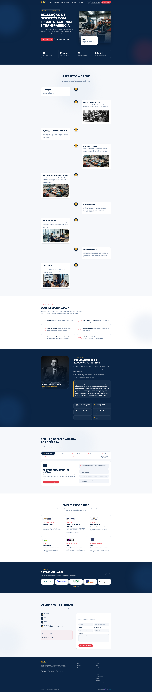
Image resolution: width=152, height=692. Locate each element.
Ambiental (98, 678)
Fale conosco (107, 2)
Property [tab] (48, 456)
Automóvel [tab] (77, 453)
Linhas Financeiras (99, 676)
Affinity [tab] (63, 453)
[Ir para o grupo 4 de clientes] (78, 586)
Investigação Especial (100, 682)
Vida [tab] (105, 453)
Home (51, 2)
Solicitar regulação (50, 482)
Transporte (98, 663)
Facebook (59, 671)
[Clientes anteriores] (106, 574)
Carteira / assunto (99, 627)
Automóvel (98, 667)
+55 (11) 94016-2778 (48, 637)
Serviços (74, 2)
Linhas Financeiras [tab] (63, 456)
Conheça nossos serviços (63, 39)
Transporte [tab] (49, 453)
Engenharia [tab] (91, 456)
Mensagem (80, 633)
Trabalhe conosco (95, 2)
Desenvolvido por (100, 689)
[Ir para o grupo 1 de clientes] (73, 586)
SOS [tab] (91, 453)
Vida (96, 672)
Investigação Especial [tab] (104, 457)
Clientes (81, 2)
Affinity (97, 665)
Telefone (80, 627)
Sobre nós (56, 2)
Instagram (51, 671)
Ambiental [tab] (76, 456)
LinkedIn (44, 671)
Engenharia (98, 680)
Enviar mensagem (85, 645)
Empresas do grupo (65, 2)
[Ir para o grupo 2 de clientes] (74, 586)
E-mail (95, 622)
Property (97, 674)
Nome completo (82, 622)
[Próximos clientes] (110, 574)
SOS (96, 669)
